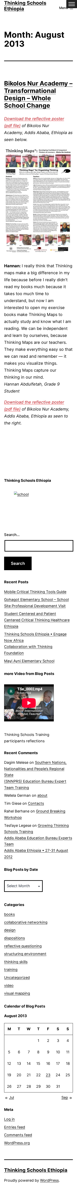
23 (48, 1075)
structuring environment (25, 954)
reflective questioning (23, 946)
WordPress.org (17, 1143)
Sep (64, 1097)
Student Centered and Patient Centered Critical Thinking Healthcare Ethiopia (37, 620)
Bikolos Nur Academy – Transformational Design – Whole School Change (38, 94)
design (10, 930)
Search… (12, 535)
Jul (11, 1097)
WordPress (49, 1180)
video (9, 985)
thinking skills (16, 962)
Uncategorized (17, 977)
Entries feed (14, 1127)
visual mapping (17, 993)
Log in (9, 1119)
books (9, 914)
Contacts (36, 803)
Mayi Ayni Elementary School (29, 661)
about (42, 795)
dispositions (14, 938)
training (10, 969)
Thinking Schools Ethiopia (35, 1170)
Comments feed (18, 1135)
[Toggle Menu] (71, 4)
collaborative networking (25, 922)
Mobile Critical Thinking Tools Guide (35, 592)
